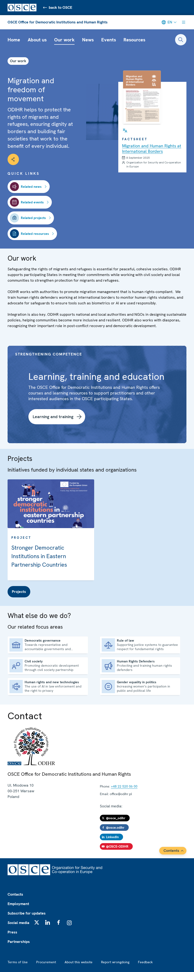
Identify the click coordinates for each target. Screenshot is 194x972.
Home (14, 40)
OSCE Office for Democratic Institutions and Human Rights (58, 22)
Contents (171, 850)
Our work (64, 40)
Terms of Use (18, 962)
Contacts (15, 894)
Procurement (46, 962)
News (88, 40)
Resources (134, 40)
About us (37, 40)
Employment (18, 903)
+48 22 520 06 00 (124, 786)
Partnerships (19, 941)
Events (108, 40)
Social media (18, 922)
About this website (79, 962)
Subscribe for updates (27, 913)
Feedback (145, 962)
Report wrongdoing (115, 962)
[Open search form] (180, 39)
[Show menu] (183, 22)
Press (12, 932)
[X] (36, 922)
